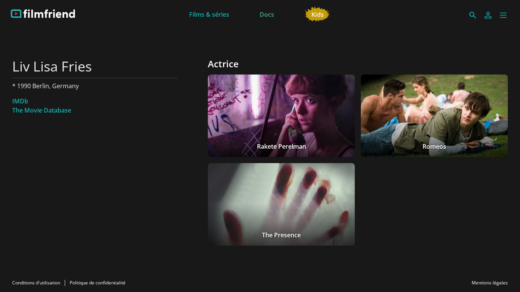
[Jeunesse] (317, 13)
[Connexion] (488, 15)
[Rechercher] (472, 15)
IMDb (20, 101)
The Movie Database (41, 110)
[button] (503, 15)
